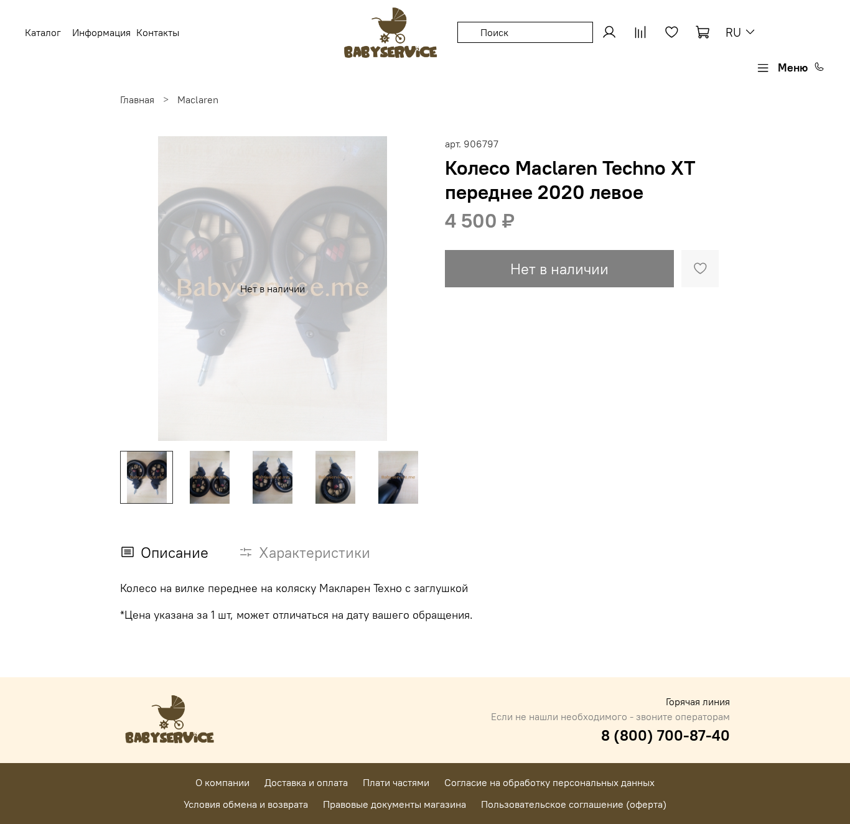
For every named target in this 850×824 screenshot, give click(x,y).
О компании (222, 782)
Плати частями (396, 782)
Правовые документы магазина (394, 804)
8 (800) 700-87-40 (665, 735)
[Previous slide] (140, 288)
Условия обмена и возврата (246, 804)
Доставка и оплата (306, 782)
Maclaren (197, 99)
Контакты (157, 32)
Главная (137, 99)
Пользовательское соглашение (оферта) (573, 804)
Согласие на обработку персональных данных (549, 782)
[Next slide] (405, 288)
